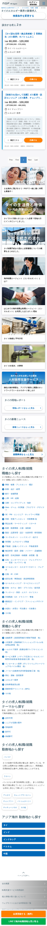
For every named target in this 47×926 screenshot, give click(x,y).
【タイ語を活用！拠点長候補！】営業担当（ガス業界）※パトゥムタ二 (23, 35)
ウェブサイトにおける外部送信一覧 (16, 903)
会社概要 (5, 884)
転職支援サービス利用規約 (13, 890)
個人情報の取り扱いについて (14, 897)
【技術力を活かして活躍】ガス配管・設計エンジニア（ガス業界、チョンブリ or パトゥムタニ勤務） (23, 96)
